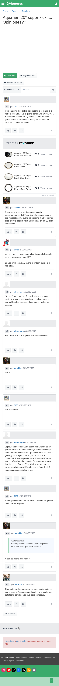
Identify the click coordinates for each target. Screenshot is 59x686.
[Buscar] (53, 90)
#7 (7, 405)
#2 (7, 208)
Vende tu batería (35, 658)
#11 (7, 585)
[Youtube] (8, 670)
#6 (7, 368)
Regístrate (9, 641)
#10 (7, 533)
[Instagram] (3, 670)
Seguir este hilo (29, 76)
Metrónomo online (50, 658)
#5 (7, 331)
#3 (7, 250)
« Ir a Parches (10, 614)
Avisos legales (8, 661)
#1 (7, 107)
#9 (7, 496)
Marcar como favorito (14, 82)
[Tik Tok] (14, 670)
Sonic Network (21, 658)
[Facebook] (19, 670)
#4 (7, 292)
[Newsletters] (34, 670)
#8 (7, 442)
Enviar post (11, 76)
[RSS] (29, 670)
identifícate (21, 641)
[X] (24, 670)
